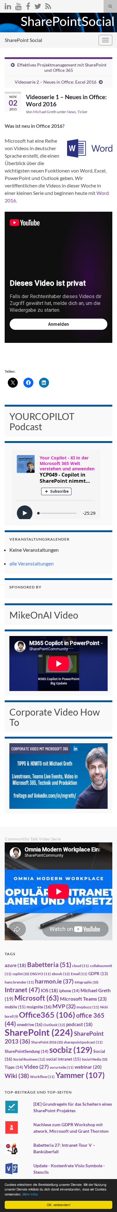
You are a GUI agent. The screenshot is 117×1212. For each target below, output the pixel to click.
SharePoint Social (23, 40)
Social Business (29, 1059)
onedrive (29, 1024)
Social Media (94, 1059)
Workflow (42, 1076)
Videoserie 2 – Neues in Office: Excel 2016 (55, 82)
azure (15, 965)
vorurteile (62, 1067)
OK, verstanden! (59, 1204)
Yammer (80, 1075)
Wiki (17, 1075)
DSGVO (40, 973)
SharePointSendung (26, 1051)
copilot (20, 974)
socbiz (70, 1050)
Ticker (82, 111)
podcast (79, 1024)
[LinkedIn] (8, 5)
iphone (69, 990)
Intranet (22, 989)
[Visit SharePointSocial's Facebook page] (28, 5)
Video (36, 1066)
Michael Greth (44, 111)
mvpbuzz (87, 1007)
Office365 (47, 1014)
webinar (88, 1067)
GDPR (98, 973)
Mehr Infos (30, 1194)
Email (79, 973)
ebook (61, 973)
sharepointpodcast (83, 1042)
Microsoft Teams (83, 999)
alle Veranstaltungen (31, 563)
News (71, 111)
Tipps (14, 1067)
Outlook (54, 1024)
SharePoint (39, 1032)
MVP (64, 1006)
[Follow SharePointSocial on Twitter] (37, 5)
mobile (15, 1006)
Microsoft (36, 998)
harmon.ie (54, 981)
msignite (39, 1006)
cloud (80, 965)
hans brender (19, 982)
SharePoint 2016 (47, 1042)
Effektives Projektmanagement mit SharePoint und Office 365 (61, 67)
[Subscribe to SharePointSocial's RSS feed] (48, 5)
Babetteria (49, 964)
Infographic (86, 982)
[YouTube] (18, 5)
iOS (49, 990)
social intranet (63, 1059)
